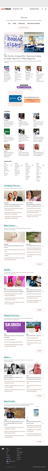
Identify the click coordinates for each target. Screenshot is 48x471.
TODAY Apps (8, 455)
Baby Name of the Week (33, 23)
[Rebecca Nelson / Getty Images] (36, 281)
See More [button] (39, 264)
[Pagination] (36, 189)
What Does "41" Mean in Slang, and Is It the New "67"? (14, 342)
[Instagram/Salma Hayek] (36, 196)
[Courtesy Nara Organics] (36, 413)
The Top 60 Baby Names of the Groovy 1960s (35, 245)
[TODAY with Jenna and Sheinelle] (14, 281)
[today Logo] (3, 448)
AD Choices (8, 457)
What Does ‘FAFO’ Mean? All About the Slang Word (35, 340)
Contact (7, 450)
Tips (9, 23)
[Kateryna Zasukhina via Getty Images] (36, 237)
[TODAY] (14, 327)
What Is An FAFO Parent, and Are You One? (34, 335)
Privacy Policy (8, 459)
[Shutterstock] (14, 237)
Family (14, 23)
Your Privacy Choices (12, 461)
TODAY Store (19, 457)
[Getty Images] (14, 369)
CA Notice (7, 463)
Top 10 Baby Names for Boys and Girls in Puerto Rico (36, 252)
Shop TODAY (18, 459)
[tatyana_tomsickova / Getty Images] (36, 327)
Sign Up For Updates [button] (23, 27)
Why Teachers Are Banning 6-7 (10, 339)
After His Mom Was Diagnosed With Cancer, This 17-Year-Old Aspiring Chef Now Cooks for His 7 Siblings (14, 423)
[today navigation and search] (45, 9)
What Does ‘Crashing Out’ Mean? (32, 337)
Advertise (18, 455)
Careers (18, 450)
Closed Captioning (20, 452)
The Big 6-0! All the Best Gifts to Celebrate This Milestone (37, 293)
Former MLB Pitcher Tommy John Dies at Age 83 (35, 208)
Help (7, 452)
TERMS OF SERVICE (19, 448)
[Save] (5, 51)
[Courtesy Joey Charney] (14, 413)
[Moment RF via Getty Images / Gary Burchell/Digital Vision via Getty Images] (24, 42)
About (7, 448)
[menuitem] (16, 9)
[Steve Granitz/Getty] (14, 196)
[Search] (42, 9)
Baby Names (21, 23)
